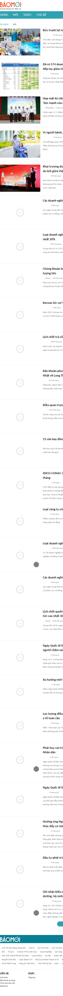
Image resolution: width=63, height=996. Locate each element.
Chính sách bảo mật (7, 983)
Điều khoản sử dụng (7, 980)
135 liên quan (54, 380)
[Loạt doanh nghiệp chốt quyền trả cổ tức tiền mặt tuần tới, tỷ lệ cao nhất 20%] (20, 246)
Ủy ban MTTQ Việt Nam (27, 952)
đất (3, 952)
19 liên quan (54, 793)
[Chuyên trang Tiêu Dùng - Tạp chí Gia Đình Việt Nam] (46, 685)
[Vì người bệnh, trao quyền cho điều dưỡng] (20, 144)
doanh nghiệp (46, 952)
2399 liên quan (54, 410)
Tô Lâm (11, 952)
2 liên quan (55, 723)
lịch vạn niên (43, 948)
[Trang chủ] (10, 5)
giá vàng (58, 952)
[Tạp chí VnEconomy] (45, 74)
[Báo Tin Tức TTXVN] (45, 793)
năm (57, 964)
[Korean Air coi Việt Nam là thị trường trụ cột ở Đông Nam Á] (20, 314)
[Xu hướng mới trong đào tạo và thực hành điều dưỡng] (20, 691)
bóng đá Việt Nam (27, 964)
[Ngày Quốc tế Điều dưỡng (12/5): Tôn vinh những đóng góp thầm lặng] (20, 799)
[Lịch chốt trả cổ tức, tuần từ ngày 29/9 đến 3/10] (20, 348)
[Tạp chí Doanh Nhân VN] (45, 514)
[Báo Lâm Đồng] (46, 901)
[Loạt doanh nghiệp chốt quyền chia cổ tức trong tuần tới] (20, 555)
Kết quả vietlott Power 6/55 (47, 960)
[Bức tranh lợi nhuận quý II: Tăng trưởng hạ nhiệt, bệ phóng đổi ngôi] (20, 41)
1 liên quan (55, 205)
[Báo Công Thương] (47, 308)
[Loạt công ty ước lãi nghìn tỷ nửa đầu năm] (20, 521)
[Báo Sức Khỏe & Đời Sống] (46, 655)
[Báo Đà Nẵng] (47, 138)
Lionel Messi (37, 956)
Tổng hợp (31, 978)
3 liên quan (54, 74)
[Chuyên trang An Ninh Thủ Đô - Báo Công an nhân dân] (45, 381)
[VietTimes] (45, 244)
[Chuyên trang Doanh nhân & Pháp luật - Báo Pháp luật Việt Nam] (46, 483)
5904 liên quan (56, 244)
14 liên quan (57, 35)
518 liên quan (56, 176)
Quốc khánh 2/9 (25, 960)
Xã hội (48, 956)
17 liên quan (54, 514)
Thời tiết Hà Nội (44, 964)
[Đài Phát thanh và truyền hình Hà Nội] (46, 548)
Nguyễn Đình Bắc (9, 960)
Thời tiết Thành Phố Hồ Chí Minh (15, 956)
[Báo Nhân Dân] (46, 176)
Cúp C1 (31, 948)
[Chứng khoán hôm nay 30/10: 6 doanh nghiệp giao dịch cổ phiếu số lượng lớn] (20, 280)
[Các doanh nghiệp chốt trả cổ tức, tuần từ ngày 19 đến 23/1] (20, 212)
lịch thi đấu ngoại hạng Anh (14, 948)
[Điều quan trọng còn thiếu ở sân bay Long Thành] (20, 416)
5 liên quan (57, 137)
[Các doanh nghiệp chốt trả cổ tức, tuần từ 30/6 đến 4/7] (20, 589)
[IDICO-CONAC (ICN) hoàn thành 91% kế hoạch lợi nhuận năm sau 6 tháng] (20, 484)
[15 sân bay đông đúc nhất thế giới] (20, 450)
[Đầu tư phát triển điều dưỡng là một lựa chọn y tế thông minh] (20, 869)
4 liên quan (55, 582)
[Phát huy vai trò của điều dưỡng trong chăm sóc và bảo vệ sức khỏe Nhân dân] (20, 759)
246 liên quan (57, 278)
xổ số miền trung (9, 964)
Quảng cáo (4, 986)
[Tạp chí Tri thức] (45, 410)
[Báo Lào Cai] (45, 757)
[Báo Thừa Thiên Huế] (46, 723)
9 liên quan (55, 863)
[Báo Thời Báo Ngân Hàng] (47, 35)
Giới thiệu (4, 978)
